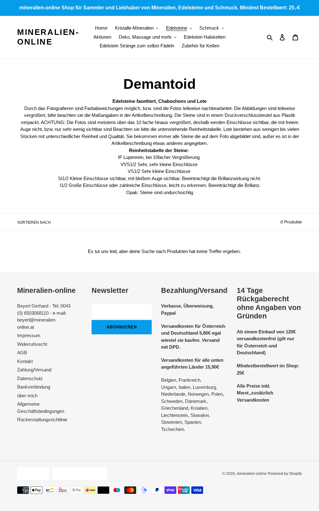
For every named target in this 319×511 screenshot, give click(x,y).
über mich (27, 395)
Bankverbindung (33, 386)
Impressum (28, 335)
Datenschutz (30, 378)
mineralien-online (48, 36)
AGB (22, 352)
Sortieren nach (34, 222)
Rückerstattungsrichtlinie (42, 419)
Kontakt (25, 361)
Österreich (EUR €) (78, 473)
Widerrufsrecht (32, 344)
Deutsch (31, 473)
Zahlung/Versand (34, 369)
